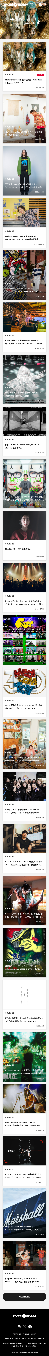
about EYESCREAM (9, 1343)
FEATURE (17, 1334)
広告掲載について (21, 1343)
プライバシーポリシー (31, 1346)
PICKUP (26, 1334)
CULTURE (9, 75)
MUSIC (17, 1339)
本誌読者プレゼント (17, 1346)
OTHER (41, 1339)
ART (24, 1339)
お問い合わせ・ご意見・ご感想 (37, 1343)
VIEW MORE (24, 1297)
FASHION (9, 1339)
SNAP (33, 1334)
